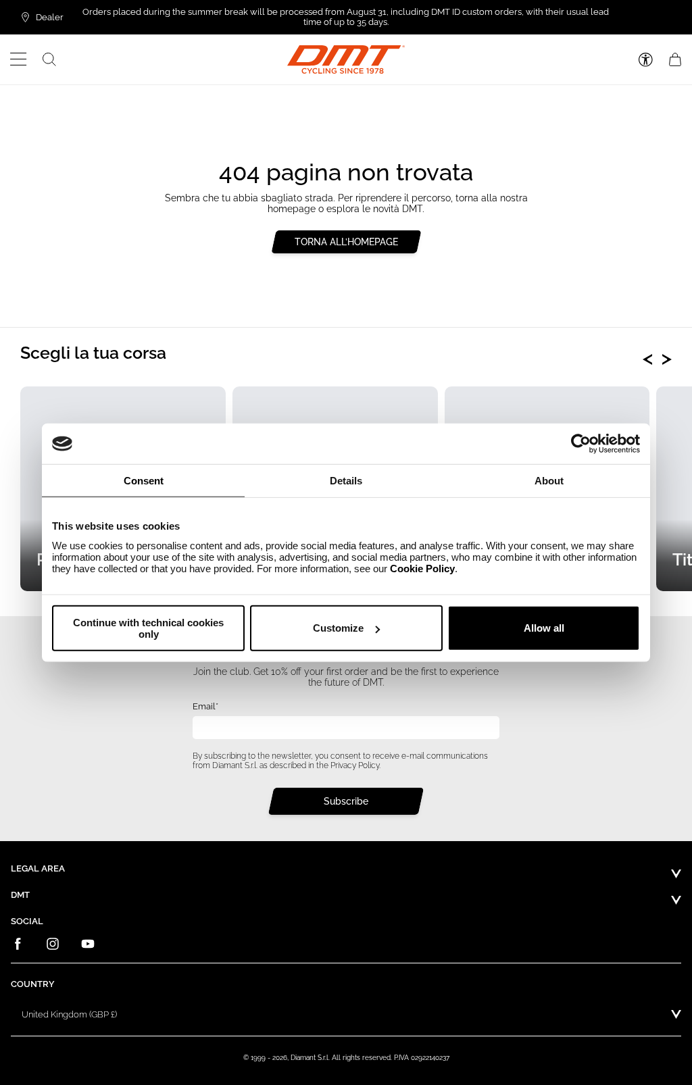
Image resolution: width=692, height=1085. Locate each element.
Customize (338, 628)
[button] (18, 59)
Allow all (544, 628)
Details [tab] (346, 480)
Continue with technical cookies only (148, 627)
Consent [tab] (144, 480)
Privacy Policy (354, 765)
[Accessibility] (646, 60)
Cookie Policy (422, 568)
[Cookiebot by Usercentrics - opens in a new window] (581, 444)
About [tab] (549, 480)
